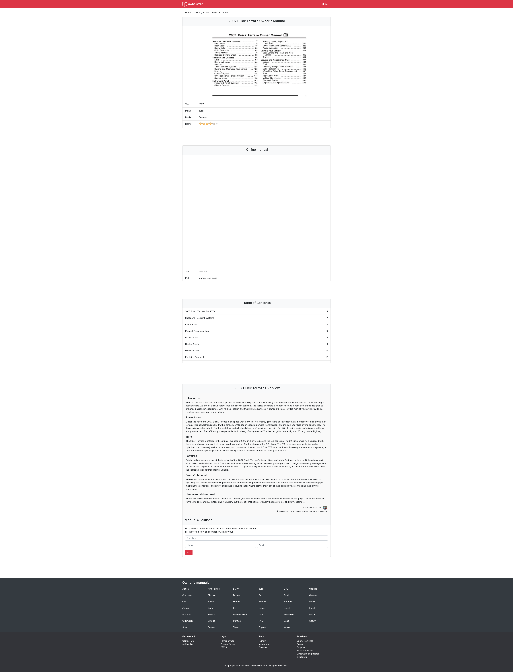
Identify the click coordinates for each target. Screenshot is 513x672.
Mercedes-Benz (241, 614)
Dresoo (300, 644)
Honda (236, 601)
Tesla (235, 627)
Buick (206, 12)
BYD (286, 588)
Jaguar (186, 608)
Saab (286, 621)
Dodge (236, 595)
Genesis (313, 595)
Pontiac (237, 621)
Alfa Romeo (214, 588)
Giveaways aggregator (308, 653)
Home (187, 12)
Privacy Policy (227, 644)
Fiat (260, 595)
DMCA (223, 647)
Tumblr (262, 641)
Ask (189, 552)
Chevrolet (187, 595)
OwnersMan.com (258, 665)
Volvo (287, 627)
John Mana (318, 507)
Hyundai (288, 601)
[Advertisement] (256, 137)
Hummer (263, 601)
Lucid (312, 608)
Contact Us (188, 641)
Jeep (210, 608)
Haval (211, 601)
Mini (261, 614)
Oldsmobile (187, 621)
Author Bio (187, 644)
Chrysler (212, 595)
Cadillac (313, 588)
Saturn (312, 621)
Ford (286, 595)
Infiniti (312, 601)
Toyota (262, 627)
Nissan (312, 614)
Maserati (186, 614)
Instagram (264, 644)
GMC (184, 601)
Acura (185, 588)
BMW (236, 588)
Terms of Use (227, 641)
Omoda (211, 621)
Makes (325, 4)
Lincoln (287, 608)
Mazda (211, 614)
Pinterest (263, 647)
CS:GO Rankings (305, 641)
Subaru (211, 627)
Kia (234, 608)
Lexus (262, 608)
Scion (185, 627)
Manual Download (208, 278)
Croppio (301, 647)
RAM (261, 621)
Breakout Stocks (305, 650)
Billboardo (302, 657)
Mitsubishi (289, 614)
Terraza (216, 12)
